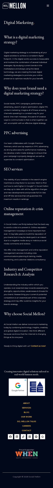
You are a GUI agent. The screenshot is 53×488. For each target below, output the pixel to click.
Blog (26, 412)
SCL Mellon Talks (26, 421)
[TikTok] (23, 436)
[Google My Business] (42, 436)
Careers (26, 426)
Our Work (26, 417)
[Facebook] (10, 436)
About (26, 403)
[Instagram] (29, 436)
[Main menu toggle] (48, 5)
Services (26, 408)
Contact (26, 430)
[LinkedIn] (16, 436)
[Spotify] (36, 436)
